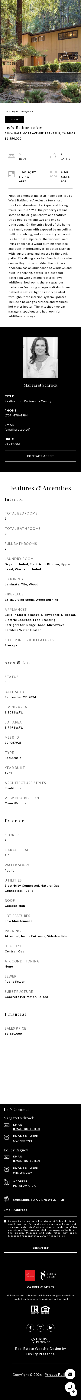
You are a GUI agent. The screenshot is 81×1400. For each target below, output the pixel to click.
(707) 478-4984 (16, 415)
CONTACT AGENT (40, 456)
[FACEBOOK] (30, 1328)
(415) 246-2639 (22, 1172)
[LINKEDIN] (50, 1328)
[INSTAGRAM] (40, 1328)
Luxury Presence (40, 1354)
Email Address (16, 1209)
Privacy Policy (56, 1235)
